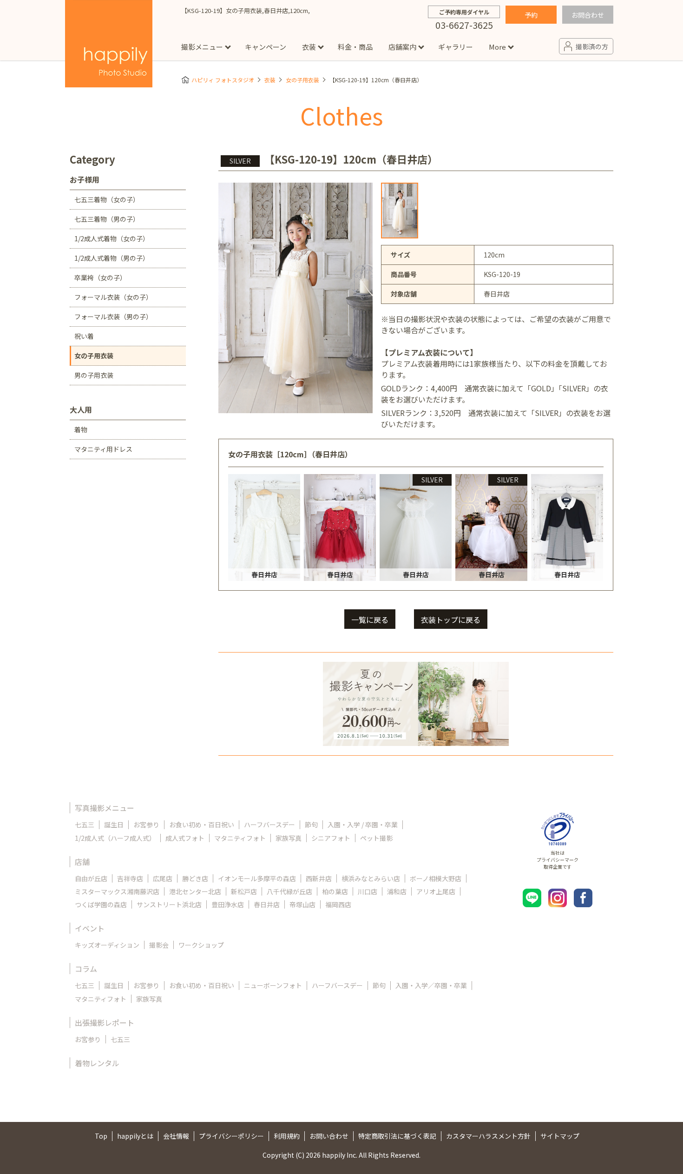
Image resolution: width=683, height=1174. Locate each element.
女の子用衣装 (302, 80)
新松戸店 (244, 891)
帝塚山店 (302, 904)
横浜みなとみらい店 (371, 878)
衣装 (309, 47)
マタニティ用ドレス (103, 449)
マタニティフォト (240, 838)
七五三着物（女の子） (106, 199)
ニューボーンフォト (273, 985)
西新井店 (319, 878)
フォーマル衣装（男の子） (113, 316)
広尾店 (162, 878)
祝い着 (84, 336)
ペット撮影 (376, 838)
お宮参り (146, 824)
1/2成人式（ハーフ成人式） (115, 838)
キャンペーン (265, 47)
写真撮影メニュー (104, 807)
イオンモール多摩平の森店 (257, 878)
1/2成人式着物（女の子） (111, 238)
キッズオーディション (107, 945)
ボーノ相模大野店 (435, 878)
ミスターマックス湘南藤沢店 (117, 891)
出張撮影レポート (104, 1022)
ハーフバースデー (269, 824)
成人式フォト (184, 838)
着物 (80, 429)
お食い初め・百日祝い (201, 824)
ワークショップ (201, 945)
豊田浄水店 (227, 904)
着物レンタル (97, 1062)
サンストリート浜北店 (169, 904)
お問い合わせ (328, 1136)
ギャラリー (455, 47)
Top (101, 1136)
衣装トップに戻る (450, 619)
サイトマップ (559, 1136)
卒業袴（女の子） (100, 277)
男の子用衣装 (93, 375)
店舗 (82, 861)
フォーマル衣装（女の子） (113, 297)
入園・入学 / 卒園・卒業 (363, 824)
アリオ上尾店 (435, 891)
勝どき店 (195, 878)
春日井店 (267, 904)
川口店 (367, 891)
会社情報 (176, 1136)
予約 (531, 15)
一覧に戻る (369, 619)
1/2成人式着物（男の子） (111, 258)
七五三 (84, 824)
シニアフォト (330, 838)
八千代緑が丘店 (289, 891)
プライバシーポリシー (231, 1136)
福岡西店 (338, 904)
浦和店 (397, 891)
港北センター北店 (195, 891)
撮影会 (159, 945)
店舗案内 (402, 47)
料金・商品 (355, 47)
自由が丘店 (91, 878)
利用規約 (287, 1136)
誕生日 (114, 824)
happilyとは (135, 1136)
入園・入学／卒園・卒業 (431, 985)
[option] (399, 210)
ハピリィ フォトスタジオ (222, 80)
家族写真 (289, 838)
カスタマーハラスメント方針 (488, 1136)
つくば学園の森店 (101, 904)
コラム (86, 968)
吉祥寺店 (130, 878)
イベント (90, 928)
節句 (311, 824)
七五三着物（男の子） (106, 219)
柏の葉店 (335, 891)
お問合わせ (587, 15)
